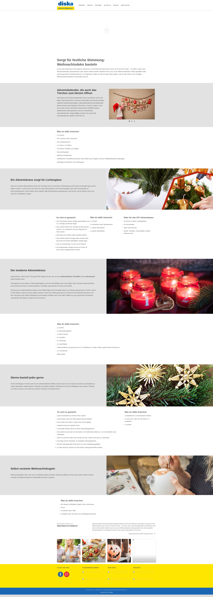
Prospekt (82, 5)
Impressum (98, 593)
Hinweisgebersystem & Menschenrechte (115, 593)
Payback (116, 5)
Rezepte (90, 5)
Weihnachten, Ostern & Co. (65, 526)
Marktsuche (125, 5)
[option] (132, 105)
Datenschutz (90, 593)
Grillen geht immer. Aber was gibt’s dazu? (141, 536)
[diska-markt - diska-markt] (66, 5)
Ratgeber (98, 5)
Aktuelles (107, 5)
